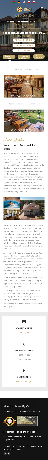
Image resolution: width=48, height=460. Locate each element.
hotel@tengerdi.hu (24, 332)
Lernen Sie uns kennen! (24, 57)
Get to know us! (39, 57)
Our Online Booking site (24, 381)
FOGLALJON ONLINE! (24, 40)
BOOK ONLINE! (24, 50)
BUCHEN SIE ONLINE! (24, 45)
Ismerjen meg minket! (8, 57)
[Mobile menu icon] (41, 8)
